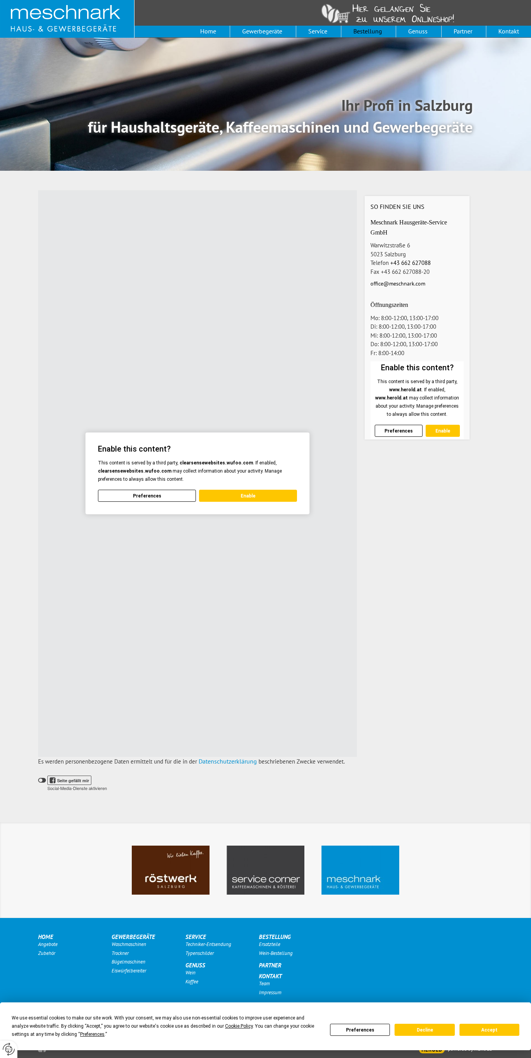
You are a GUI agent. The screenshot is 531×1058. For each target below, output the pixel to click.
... (392, 13)
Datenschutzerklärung (228, 761)
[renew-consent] (8, 1049)
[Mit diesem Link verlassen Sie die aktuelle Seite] (170, 870)
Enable (248, 496)
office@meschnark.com (397, 283)
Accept (489, 1030)
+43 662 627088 (410, 262)
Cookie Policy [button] (239, 1026)
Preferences (360, 1030)
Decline (425, 1030)
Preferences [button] (92, 1034)
